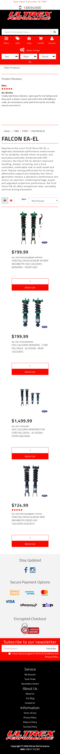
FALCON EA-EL (38, 131)
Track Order (30, 679)
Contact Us (30, 702)
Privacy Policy (51, 656)
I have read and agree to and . (35, 655)
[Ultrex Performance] (29, 16)
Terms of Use (30, 712)
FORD (25, 131)
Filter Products (12, 67)
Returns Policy (30, 722)
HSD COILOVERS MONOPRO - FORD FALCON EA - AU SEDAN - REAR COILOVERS (30, 348)
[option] (30, 95)
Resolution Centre (30, 683)
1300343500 (32, 7)
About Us (30, 693)
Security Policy (30, 726)
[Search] (54, 32)
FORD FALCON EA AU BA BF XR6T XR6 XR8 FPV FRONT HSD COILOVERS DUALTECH (28, 520)
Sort (24, 199)
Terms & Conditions (45, 653)
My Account (30, 674)
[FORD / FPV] (44, 242)
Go (30, 61)
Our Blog (30, 698)
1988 (16, 131)
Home (7, 131)
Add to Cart (30, 287)
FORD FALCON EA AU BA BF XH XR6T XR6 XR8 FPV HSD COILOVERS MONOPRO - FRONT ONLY (30, 264)
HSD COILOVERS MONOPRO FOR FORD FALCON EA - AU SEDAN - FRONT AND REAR (28, 433)
